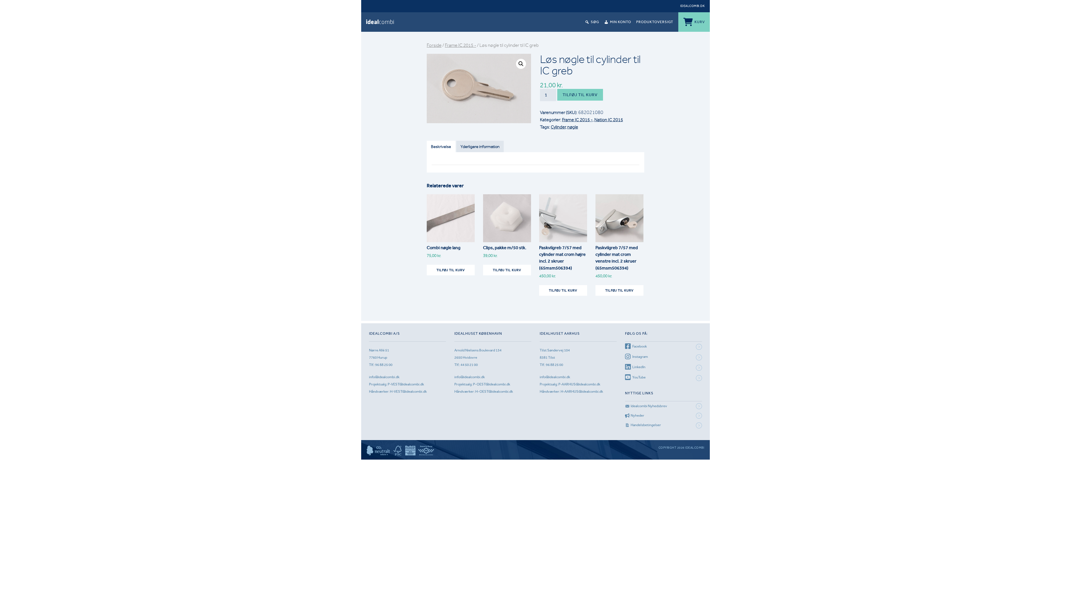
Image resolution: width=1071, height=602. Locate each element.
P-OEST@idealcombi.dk (491, 384)
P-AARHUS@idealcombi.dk (579, 384)
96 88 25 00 (383, 365)
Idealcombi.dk (692, 6)
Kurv (699, 22)
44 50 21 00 (469, 365)
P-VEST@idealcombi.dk (406, 384)
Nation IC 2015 (608, 119)
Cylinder (558, 127)
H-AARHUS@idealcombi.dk (582, 391)
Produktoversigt (654, 22)
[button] (521, 64)
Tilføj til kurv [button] (450, 270)
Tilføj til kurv (580, 94)
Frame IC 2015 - (460, 45)
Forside (434, 45)
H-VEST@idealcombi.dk (408, 391)
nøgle (572, 127)
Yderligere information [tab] (480, 146)
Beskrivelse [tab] (441, 146)
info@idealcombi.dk (384, 377)
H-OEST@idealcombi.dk (494, 391)
